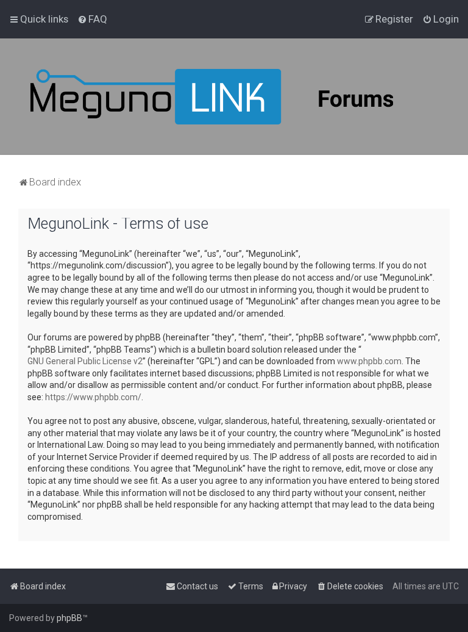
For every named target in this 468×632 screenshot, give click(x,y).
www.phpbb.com (369, 361)
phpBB (69, 618)
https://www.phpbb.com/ (93, 397)
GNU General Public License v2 (85, 361)
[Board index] (243, 96)
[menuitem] (92, 18)
